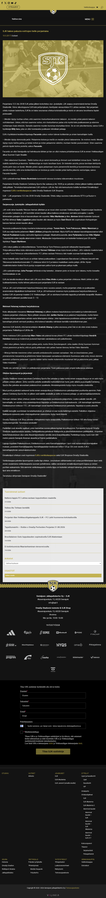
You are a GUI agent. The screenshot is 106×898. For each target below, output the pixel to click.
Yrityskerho (34, 873)
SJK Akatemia (60, 780)
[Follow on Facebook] (1, 2)
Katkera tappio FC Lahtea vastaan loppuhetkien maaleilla (30, 498)
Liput (85, 780)
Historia (5, 862)
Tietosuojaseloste (62, 873)
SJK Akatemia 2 (89, 805)
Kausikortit (87, 783)
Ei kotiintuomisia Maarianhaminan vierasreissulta (27, 546)
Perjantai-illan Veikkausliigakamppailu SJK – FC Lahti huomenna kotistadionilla (41, 517)
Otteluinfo (85, 791)
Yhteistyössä (33, 865)
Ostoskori (85, 865)
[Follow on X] (4, 2)
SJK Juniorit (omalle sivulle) (65, 783)
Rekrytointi (59, 869)
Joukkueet (59, 773)
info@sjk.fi (53, 603)
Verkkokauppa (89, 7)
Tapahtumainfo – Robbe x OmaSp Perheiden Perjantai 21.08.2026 (35, 527)
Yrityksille (33, 859)
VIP (84, 787)
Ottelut (85, 773)
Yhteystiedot (61, 859)
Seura (4, 859)
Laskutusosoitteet (62, 865)
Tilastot (84, 847)
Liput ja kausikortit (88, 776)
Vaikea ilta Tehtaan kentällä (17, 508)
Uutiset (15, 36)
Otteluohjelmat (87, 795)
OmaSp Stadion (8, 865)
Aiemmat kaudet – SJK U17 (88, 835)
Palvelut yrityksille (35, 862)
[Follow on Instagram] (8, 2)
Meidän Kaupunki (36, 869)
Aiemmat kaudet (89, 809)
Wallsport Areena (8, 869)
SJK (56, 776)
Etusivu (5, 773)
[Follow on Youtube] (11, 2)
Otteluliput (13, 7)
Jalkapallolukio (7, 873)
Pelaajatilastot (88, 854)
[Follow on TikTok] (14, 2)
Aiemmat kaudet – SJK (88, 815)
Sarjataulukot (88, 850)
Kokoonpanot (86, 843)
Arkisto (31, 776)
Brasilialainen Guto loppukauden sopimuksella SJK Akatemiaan (33, 537)
